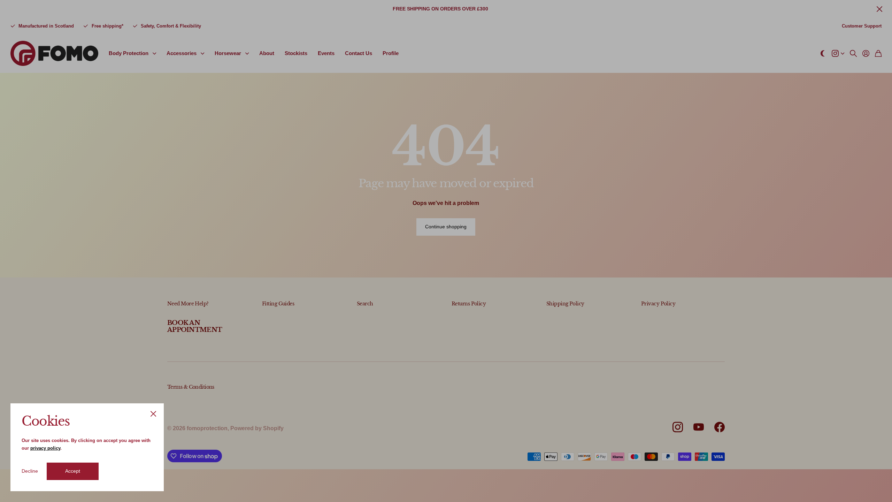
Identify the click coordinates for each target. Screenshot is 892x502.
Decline (30, 471)
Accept (72, 471)
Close (153, 413)
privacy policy (45, 448)
